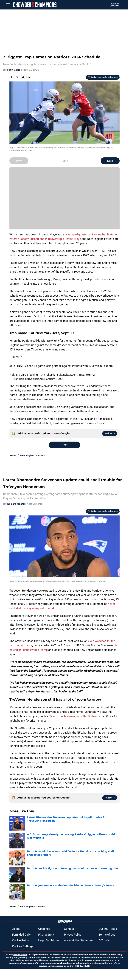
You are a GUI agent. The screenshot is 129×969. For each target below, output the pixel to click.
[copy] (28, 77)
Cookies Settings (22, 946)
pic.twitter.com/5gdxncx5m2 (77, 374)
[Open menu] (8, 5)
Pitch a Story (46, 934)
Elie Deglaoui (16, 503)
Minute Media (20, 954)
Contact (69, 928)
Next (110, 160)
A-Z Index (105, 940)
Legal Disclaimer (48, 940)
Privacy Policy (72, 934)
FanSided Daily (21, 934)
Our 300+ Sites (108, 928)
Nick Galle (13, 69)
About (16, 928)
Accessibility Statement (79, 940)
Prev (19, 160)
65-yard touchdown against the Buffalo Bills (76, 716)
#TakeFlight (50, 374)
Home (12, 455)
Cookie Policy (20, 940)
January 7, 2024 (55, 379)
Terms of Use (107, 934)
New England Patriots (32, 455)
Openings (44, 928)
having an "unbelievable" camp (28, 649)
